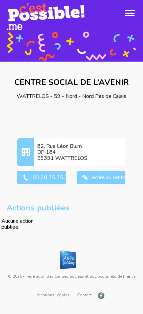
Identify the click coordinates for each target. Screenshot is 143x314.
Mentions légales (53, 295)
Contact (84, 295)
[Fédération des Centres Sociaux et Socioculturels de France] (71, 260)
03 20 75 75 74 (49, 177)
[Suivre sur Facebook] (102, 295)
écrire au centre (108, 177)
